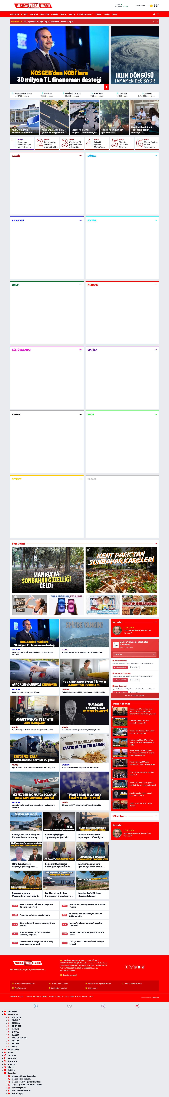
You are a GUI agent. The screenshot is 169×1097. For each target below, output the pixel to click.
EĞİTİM (98, 14)
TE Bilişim (155, 998)
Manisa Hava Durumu (60, 984)
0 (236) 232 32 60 (121, 667)
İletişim (11, 1070)
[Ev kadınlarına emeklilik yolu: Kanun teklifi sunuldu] (84, 673)
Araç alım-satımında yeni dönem (26, 692)
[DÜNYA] (156, 156)
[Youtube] (139, 967)
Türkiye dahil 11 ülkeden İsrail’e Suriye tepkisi (81, 805)
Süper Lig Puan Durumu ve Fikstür (27, 1085)
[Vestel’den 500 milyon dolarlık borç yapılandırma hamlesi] (34, 786)
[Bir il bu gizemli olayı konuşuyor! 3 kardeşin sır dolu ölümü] (59, 880)
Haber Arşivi (92, 988)
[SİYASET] (80, 479)
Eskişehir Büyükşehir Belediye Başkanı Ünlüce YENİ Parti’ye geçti (58, 865)
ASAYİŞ (54, 14)
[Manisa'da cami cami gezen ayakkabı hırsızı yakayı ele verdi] (92, 851)
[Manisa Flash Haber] (33, 5)
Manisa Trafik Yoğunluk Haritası (99, 984)
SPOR (114, 14)
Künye (11, 1067)
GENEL (16, 285)
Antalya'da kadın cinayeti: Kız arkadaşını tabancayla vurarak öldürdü (26, 836)
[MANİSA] (156, 350)
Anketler (12, 1064)
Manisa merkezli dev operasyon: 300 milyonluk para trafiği (92, 836)
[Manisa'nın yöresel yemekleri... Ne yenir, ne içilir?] (139, 605)
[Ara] (154, 14)
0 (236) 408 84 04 (121, 680)
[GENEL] (80, 285)
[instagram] (103, 1006)
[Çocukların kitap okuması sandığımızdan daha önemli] (103, 605)
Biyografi (12, 1061)
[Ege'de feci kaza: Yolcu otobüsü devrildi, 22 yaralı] (34, 748)
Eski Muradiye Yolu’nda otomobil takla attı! (50, 144)
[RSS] (143, 967)
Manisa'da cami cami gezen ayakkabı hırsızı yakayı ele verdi (90, 865)
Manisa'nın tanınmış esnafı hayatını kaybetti (81, 730)
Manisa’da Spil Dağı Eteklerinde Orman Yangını (82, 652)
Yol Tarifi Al (135, 667)
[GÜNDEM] (156, 285)
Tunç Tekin (129, 627)
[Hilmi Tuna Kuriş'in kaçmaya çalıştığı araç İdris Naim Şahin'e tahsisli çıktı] (26, 851)
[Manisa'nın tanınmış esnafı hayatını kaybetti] (84, 710)
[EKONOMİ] (80, 220)
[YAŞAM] (156, 479)
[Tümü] (156, 622)
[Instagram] (135, 967)
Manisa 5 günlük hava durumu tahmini (89, 894)
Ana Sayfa (12, 1011)
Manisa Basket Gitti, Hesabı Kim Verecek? (137, 632)
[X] (131, 967)
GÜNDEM (14, 14)
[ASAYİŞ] (80, 156)
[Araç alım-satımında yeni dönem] (34, 673)
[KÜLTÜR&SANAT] (80, 350)
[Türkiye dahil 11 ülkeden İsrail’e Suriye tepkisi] (84, 786)
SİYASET (24, 14)
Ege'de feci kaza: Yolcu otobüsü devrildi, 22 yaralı (33, 767)
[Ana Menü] (157, 14)
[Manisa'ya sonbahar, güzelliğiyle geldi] (48, 570)
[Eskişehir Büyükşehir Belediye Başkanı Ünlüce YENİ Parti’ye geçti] (59, 851)
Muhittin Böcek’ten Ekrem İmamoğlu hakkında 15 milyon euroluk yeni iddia (125, 144)
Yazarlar (12, 1055)
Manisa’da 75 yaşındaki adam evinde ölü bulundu (76, 144)
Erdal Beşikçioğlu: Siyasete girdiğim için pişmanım (56, 836)
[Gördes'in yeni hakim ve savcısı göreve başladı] (34, 710)
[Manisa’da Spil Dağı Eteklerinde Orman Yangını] (84, 633)
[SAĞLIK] (80, 415)
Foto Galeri (13, 1050)
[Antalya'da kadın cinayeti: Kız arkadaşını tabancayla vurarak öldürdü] (26, 821)
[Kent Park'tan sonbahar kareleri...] (121, 570)
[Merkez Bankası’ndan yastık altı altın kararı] (84, 748)
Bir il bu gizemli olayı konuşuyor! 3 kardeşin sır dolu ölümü (58, 894)
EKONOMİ (44, 14)
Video (11, 1053)
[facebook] (36, 1006)
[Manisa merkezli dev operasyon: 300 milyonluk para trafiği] (92, 821)
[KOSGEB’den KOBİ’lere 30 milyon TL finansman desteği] (34, 633)
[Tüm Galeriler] (156, 544)
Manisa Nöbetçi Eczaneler (24, 984)
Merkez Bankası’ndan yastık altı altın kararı (80, 767)
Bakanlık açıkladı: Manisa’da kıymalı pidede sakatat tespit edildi (100, 144)
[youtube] (137, 1006)
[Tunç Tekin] (117, 630)
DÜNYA (63, 14)
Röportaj (12, 1058)
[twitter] (69, 1006)
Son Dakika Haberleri (59, 988)
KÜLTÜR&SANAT (85, 14)
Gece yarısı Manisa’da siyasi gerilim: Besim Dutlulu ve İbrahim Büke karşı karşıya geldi (25, 144)
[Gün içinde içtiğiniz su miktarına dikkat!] (29, 605)
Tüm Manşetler (20, 988)
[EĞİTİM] (156, 220)
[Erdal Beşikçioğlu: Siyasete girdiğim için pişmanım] (59, 821)
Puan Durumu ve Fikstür (133, 984)
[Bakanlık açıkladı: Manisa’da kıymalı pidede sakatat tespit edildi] (26, 880)
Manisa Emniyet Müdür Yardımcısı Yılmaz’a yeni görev (151, 144)
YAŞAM (106, 14)
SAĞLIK (72, 14)
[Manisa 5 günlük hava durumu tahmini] (92, 880)
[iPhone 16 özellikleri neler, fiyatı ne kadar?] (66, 605)
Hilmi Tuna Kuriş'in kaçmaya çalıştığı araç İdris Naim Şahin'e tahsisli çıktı (25, 865)
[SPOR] (156, 415)
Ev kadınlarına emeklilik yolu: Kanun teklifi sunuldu (83, 692)
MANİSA (34, 14)
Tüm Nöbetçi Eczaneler (135, 695)
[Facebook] (126, 967)
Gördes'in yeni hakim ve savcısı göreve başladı (32, 730)
